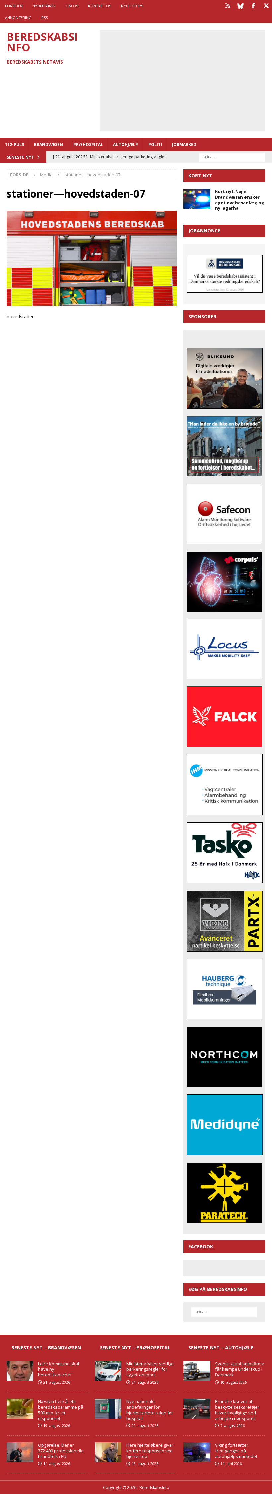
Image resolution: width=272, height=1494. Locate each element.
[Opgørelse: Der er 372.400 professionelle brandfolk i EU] (20, 1452)
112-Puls (14, 144)
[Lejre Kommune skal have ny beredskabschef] (20, 1371)
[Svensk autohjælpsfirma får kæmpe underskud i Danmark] (196, 1371)
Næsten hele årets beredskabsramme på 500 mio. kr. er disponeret (60, 1409)
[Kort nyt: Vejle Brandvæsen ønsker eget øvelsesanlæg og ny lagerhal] (196, 199)
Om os (72, 5)
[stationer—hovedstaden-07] (92, 302)
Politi (155, 144)
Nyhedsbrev (44, 5)
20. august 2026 (145, 1425)
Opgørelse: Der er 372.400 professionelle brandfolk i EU (61, 1450)
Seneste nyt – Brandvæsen (46, 1347)
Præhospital (88, 144)
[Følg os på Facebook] (253, 6)
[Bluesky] (240, 6)
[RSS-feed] (227, 6)
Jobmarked (184, 144)
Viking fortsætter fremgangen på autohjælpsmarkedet (236, 1450)
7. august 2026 (232, 1425)
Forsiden (14, 5)
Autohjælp (125, 144)
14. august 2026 (56, 1463)
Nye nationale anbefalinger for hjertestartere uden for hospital (149, 1409)
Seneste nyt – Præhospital (135, 1347)
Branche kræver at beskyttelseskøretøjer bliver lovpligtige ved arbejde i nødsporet (237, 1409)
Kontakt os (99, 5)
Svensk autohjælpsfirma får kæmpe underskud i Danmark (239, 1369)
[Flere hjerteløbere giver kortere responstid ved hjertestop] (108, 1452)
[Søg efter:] (232, 156)
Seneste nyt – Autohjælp (221, 1347)
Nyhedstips (132, 5)
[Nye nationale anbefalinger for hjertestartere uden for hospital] (108, 1409)
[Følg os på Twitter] (266, 6)
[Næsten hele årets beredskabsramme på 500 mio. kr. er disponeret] (20, 1409)
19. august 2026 (56, 1425)
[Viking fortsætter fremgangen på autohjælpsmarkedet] (196, 1452)
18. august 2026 (145, 1463)
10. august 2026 (233, 1382)
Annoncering (18, 17)
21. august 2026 (56, 1382)
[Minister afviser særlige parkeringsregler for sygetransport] (108, 1371)
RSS (44, 17)
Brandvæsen (48, 144)
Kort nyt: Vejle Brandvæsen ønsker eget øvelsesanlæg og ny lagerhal (239, 199)
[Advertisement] (187, 79)
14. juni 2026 (231, 1463)
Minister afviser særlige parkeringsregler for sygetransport (150, 1369)
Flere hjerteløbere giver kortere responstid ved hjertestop (149, 1450)
